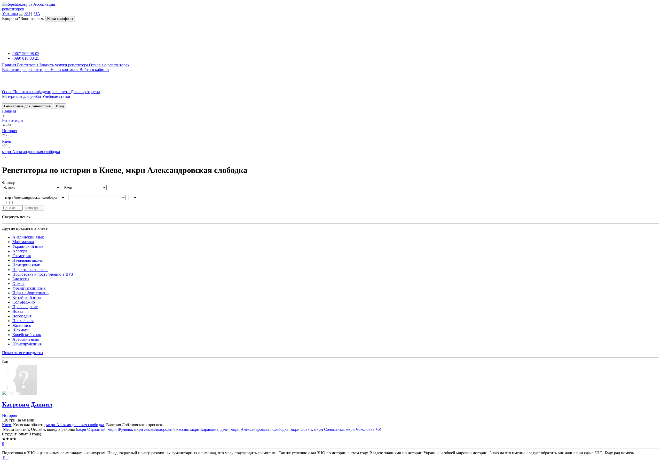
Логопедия (22, 316)
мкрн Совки (301, 429)
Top (5, 457)
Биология (20, 279)
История (9, 415)
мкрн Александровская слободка (75, 425)
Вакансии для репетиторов (26, 69)
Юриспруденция (27, 344)
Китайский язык (26, 297)
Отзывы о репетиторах (109, 65)
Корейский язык (26, 334)
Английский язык (28, 237)
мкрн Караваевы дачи (209, 429)
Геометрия (21, 255)
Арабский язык (25, 339)
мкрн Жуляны (120, 429)
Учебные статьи (56, 96)
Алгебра (19, 251)
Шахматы (20, 330)
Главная (9, 65)
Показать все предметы (22, 353)
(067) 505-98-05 (25, 53)
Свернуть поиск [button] (16, 217)
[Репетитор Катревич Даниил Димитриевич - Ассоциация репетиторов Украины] (330, 380)
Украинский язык (27, 246)
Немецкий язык (26, 265)
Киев (6, 425)
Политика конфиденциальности (42, 92)
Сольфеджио (23, 302)
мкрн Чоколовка (360, 429)
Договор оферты (85, 92)
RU (27, 13)
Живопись (21, 325)
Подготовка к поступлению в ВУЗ (42, 274)
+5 (377, 429)
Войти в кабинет (94, 69)
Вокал (17, 311)
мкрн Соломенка (329, 429)
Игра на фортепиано (30, 293)
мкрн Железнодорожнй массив (161, 429)
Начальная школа (27, 260)
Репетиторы (28, 65)
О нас (7, 92)
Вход (60, 106)
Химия (18, 283)
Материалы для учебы (21, 96)
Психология (23, 320)
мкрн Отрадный (91, 429)
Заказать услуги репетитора (64, 65)
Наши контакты (65, 69)
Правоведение (25, 307)
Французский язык (29, 288)
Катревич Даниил (27, 404)
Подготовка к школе (30, 269)
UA (37, 13)
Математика (23, 242)
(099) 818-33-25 (25, 58)
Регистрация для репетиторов (27, 106)
